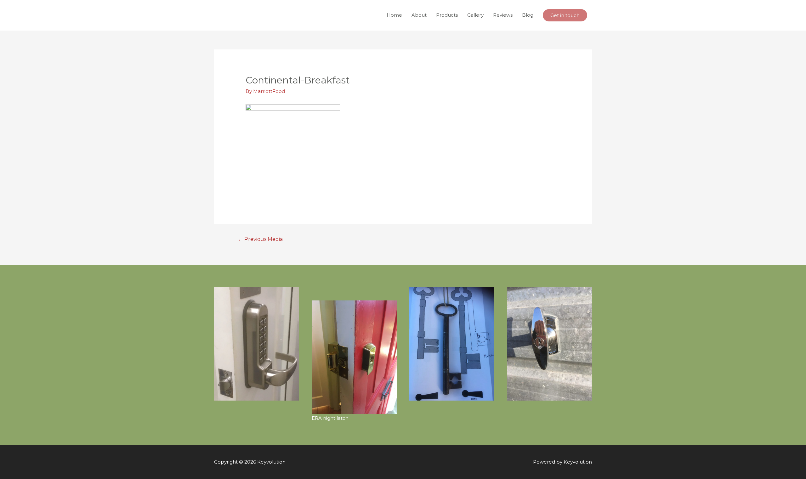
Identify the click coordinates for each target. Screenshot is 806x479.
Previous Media (260, 239)
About (419, 15)
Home (394, 15)
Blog (527, 15)
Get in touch (565, 15)
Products (447, 15)
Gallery (475, 15)
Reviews (503, 15)
